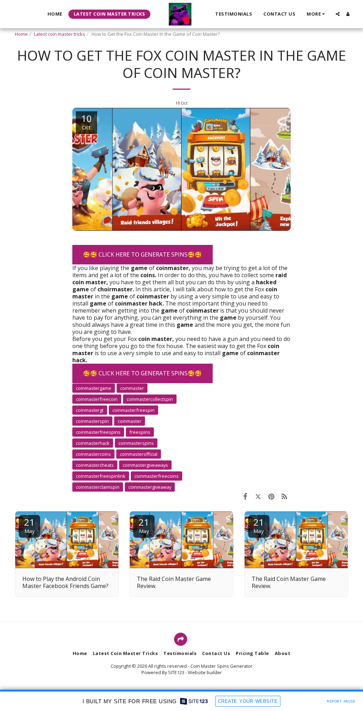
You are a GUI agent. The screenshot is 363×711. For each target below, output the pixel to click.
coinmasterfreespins (98, 432)
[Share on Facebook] (245, 496)
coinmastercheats (95, 465)
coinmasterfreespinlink (100, 476)
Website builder (205, 672)
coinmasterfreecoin (97, 399)
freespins (139, 432)
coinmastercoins (93, 454)
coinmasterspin (92, 421)
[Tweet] (258, 496)
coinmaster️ (132, 388)
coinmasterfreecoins (156, 476)
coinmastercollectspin (150, 399)
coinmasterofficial (138, 454)
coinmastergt (90, 410)
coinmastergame (93, 388)
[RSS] (284, 496)
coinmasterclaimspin (97, 487)
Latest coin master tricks (59, 34)
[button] (337, 14)
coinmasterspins (136, 443)
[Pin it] (271, 496)
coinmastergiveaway (149, 487)
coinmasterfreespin (133, 410)
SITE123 (176, 672)
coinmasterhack (93, 443)
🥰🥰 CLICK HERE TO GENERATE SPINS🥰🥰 (142, 254)
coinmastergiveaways (145, 465)
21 (29, 525)
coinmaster (129, 421)
